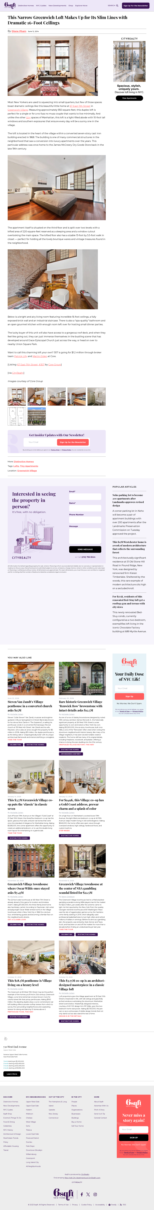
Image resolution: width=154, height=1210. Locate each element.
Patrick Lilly (20, 356)
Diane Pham (19, 31)
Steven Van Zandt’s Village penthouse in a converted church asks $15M (30, 706)
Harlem (29, 1110)
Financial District (32, 1138)
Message (73, 526)
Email (72, 492)
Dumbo (29, 1142)
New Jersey (53, 1114)
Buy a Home (76, 1122)
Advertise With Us (101, 1106)
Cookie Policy (86, 1205)
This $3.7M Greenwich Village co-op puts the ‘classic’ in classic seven (30, 804)
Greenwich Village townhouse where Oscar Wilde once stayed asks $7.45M (28, 888)
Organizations (76, 1110)
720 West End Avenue (15, 1046)
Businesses (75, 1114)
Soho (28, 1126)
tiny (28, 117)
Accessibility (100, 1205)
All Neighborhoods (33, 1166)
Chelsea (29, 1118)
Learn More (12, 1074)
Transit (5, 1150)
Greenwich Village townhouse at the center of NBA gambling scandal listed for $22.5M (81, 888)
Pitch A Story (99, 1110)
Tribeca (29, 1130)
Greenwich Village (18, 110)
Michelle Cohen (16, 714)
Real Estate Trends (10, 1138)
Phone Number (76, 515)
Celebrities (15, 745)
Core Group (54, 364)
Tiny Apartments (29, 466)
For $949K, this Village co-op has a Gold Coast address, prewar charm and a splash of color (81, 804)
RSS (124, 1205)
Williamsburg (31, 1154)
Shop (71, 5)
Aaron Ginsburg (68, 897)
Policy (5, 1142)
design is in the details (70, 1016)
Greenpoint (30, 1158)
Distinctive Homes (26, 5)
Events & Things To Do (12, 1118)
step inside (64, 831)
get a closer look (17, 920)
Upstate (52, 1110)
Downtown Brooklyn (34, 1150)
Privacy (75, 1205)
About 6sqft (98, 1102)
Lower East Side (32, 1134)
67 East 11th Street (80, 106)
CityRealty (18, 373)
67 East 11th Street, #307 (31, 364)
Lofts (16, 466)
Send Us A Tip (99, 1114)
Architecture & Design (12, 1134)
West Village (31, 1122)
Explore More (81, 5)
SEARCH (111, 5)
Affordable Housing (11, 1146)
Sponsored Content (71, 754)
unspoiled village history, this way (76, 745)
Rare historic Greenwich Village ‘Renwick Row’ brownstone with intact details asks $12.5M (80, 706)
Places (74, 1106)
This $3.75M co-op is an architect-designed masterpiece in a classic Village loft (82, 985)
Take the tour (15, 833)
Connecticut (53, 1118)
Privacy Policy (66, 450)
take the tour (15, 740)
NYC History (8, 1130)
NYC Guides (41, 5)
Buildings (75, 1118)
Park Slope (30, 1146)
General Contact (100, 1118)
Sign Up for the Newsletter (136, 6)
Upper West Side (32, 1102)
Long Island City (32, 1162)
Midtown (29, 1114)
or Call (85, 557)
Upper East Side (32, 1106)
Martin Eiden (40, 356)
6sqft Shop (7, 1114)
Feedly (113, 1205)
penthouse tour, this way (20, 1012)
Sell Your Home (77, 1126)
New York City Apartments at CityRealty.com (82, 1178)
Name (72, 503)
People (74, 1102)
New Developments (57, 5)
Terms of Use (55, 450)
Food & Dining (9, 1122)
